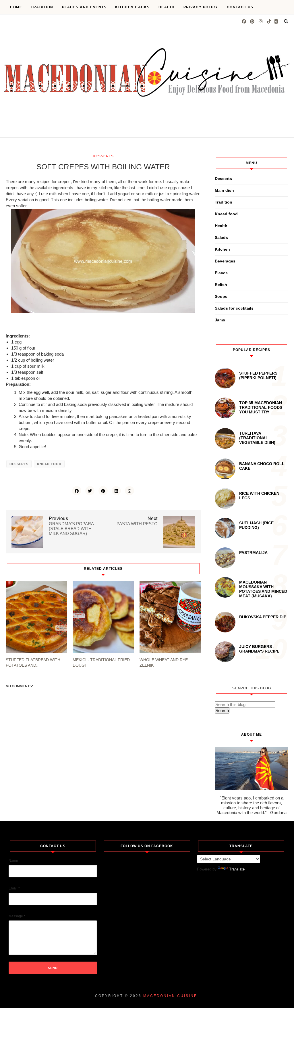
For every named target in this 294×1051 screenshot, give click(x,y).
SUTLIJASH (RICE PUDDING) (256, 525)
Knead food (49, 464)
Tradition (42, 7)
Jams (220, 320)
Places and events (84, 7)
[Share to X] (89, 490)
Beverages (225, 261)
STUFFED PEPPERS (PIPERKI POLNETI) (258, 375)
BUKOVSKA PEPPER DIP (262, 617)
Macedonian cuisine (170, 996)
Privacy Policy (200, 7)
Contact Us (240, 7)
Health (166, 7)
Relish (221, 284)
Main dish (224, 190)
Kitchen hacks (132, 7)
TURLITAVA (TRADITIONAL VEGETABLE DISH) (257, 438)
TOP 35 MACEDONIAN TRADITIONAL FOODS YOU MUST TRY (260, 407)
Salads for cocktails (234, 308)
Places (221, 273)
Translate (237, 869)
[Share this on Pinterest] (103, 490)
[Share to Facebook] (76, 490)
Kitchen (222, 249)
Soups (221, 296)
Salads (221, 237)
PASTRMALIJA (253, 552)
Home (16, 7)
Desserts (103, 156)
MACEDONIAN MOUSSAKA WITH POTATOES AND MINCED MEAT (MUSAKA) (263, 589)
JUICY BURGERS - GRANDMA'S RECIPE (259, 648)
